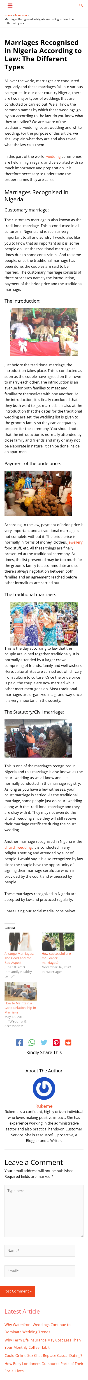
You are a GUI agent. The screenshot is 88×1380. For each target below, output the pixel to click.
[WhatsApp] (31, 1043)
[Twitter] (44, 1043)
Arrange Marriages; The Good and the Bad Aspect (19, 958)
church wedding (18, 847)
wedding (53, 156)
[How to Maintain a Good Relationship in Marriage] (21, 991)
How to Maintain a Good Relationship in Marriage (20, 1007)
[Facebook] (19, 1043)
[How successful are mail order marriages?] (58, 942)
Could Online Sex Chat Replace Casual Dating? (43, 1355)
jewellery (75, 542)
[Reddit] (68, 1043)
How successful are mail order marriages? (56, 958)
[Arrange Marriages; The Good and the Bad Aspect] (21, 942)
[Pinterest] (56, 1043)
